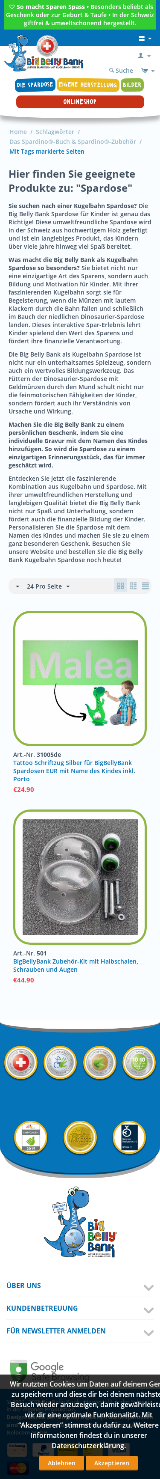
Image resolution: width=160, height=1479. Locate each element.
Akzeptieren (111, 1463)
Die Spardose (35, 85)
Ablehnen (62, 1463)
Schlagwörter (55, 132)
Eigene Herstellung (88, 85)
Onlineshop (80, 102)
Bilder (132, 85)
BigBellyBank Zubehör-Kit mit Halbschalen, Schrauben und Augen (75, 965)
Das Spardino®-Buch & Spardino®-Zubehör (72, 141)
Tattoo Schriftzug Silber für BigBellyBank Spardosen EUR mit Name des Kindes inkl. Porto (74, 771)
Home (18, 132)
